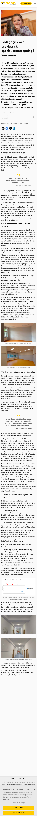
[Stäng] (34, 789)
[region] (18, 801)
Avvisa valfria (18, 808)
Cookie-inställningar (18, 803)
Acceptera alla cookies (18, 813)
